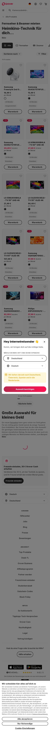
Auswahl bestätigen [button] (25, 389)
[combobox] (25, 358)
